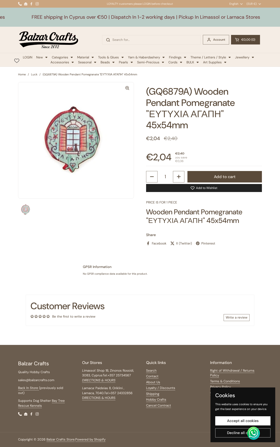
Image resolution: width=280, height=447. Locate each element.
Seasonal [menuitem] (85, 62)
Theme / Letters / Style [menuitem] (208, 57)
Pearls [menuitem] (123, 62)
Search (151, 370)
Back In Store (28, 388)
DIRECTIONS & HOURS (98, 398)
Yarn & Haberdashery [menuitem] (144, 57)
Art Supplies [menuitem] (212, 62)
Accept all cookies (243, 420)
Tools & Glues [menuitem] (108, 57)
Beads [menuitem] (105, 62)
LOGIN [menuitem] (27, 57)
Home (22, 74)
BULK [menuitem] (190, 62)
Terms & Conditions (225, 381)
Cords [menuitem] (173, 62)
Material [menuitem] (83, 57)
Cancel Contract (158, 405)
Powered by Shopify (90, 439)
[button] (245, 39)
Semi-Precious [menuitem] (148, 62)
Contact (152, 376)
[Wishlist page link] (16, 60)
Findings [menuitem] (175, 57)
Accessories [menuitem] (59, 62)
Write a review (236, 317)
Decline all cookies (243, 432)
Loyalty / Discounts (160, 388)
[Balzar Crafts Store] (48, 40)
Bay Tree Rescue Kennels (41, 403)
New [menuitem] (39, 57)
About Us (153, 382)
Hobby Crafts (156, 399)
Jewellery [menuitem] (242, 57)
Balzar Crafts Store (60, 439)
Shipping (152, 394)
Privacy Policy (220, 387)
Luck (34, 74)
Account (219, 40)
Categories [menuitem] (60, 57)
